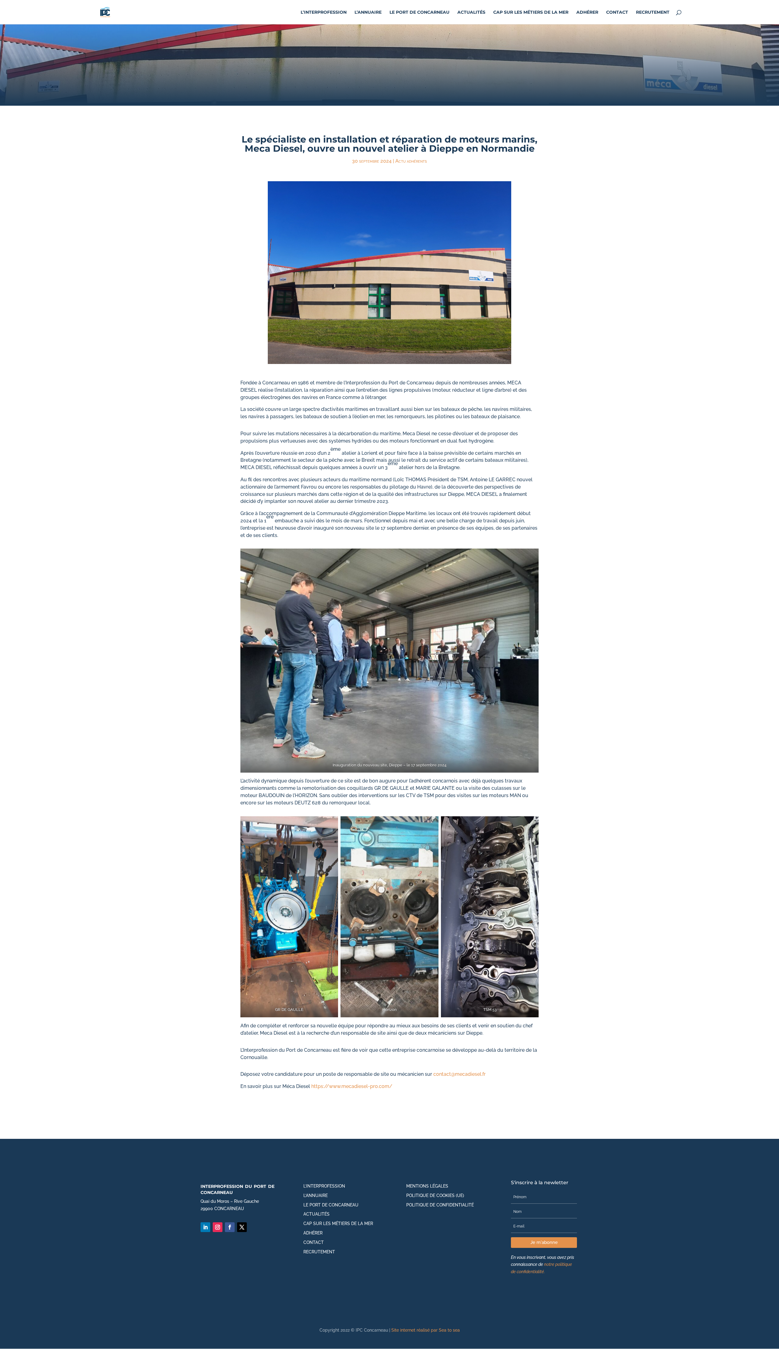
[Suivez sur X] (242, 1227)
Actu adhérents (411, 161)
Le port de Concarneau (419, 12)
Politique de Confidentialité (440, 1204)
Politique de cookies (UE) (435, 1195)
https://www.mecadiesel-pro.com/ (351, 1086)
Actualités (471, 12)
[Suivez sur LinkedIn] (205, 1227)
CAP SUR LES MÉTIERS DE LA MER (530, 12)
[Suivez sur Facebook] (230, 1227)
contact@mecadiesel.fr (459, 1074)
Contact (617, 12)
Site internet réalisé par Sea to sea (425, 1330)
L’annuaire (368, 12)
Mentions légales (427, 1186)
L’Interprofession (324, 12)
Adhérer (587, 12)
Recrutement (652, 12)
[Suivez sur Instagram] (217, 1227)
